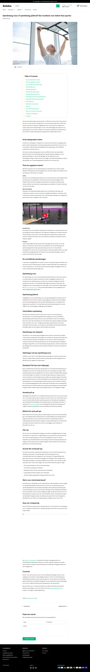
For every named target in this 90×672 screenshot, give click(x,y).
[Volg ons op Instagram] (33, 668)
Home (4, 9)
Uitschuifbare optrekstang (32, 91)
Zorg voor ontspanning (31, 113)
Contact (35, 9)
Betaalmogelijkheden (8, 655)
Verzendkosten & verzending (10, 657)
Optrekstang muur (30, 87)
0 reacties (19, 67)
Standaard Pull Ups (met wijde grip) (35, 99)
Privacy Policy (25, 653)
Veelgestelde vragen (8, 653)
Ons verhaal (28, 9)
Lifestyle (19, 9)
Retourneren (6, 659)
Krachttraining (6, 18)
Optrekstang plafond (31, 89)
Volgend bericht (62, 606)
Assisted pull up (30, 101)
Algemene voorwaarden (28, 651)
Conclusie (28, 116)
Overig (35, 598)
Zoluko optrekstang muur (30, 287)
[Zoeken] (58, 5)
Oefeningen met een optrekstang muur (36, 96)
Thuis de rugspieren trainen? (33, 82)
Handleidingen (26, 655)
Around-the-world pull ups (32, 108)
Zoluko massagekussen (31, 560)
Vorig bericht (27, 606)
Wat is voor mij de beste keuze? (34, 111)
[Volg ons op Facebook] (31, 668)
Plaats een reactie (29, 638)
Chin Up (28, 106)
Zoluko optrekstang (34, 404)
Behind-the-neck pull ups (32, 104)
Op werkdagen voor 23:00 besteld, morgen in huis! (45, 1)
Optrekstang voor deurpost (33, 94)
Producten (10, 9)
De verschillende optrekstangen (34, 84)
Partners (44, 653)
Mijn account (65, 6)
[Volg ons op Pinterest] (36, 668)
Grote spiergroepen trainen (33, 79)
